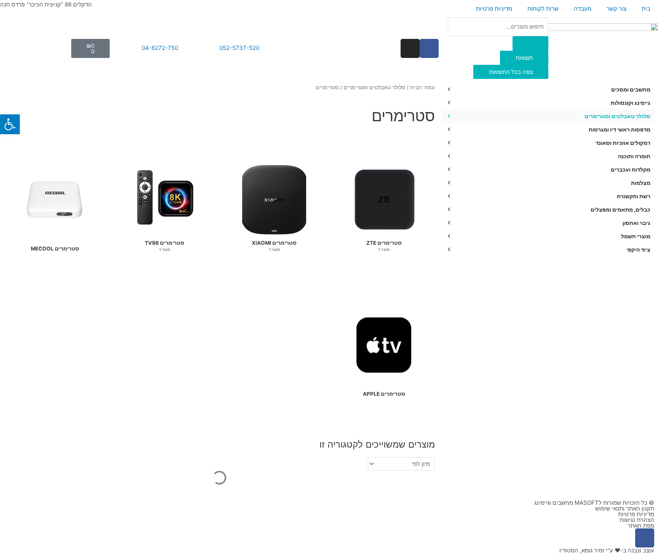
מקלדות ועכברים (630, 169)
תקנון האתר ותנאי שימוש (624, 508)
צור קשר (616, 8)
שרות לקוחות (543, 8)
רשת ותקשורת (633, 196)
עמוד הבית (422, 87)
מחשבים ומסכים (630, 89)
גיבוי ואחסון (636, 223)
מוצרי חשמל (635, 236)
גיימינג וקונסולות (630, 103)
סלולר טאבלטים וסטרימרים (617, 116)
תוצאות (524, 57)
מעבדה (582, 8)
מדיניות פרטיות (494, 8)
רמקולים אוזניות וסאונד (623, 143)
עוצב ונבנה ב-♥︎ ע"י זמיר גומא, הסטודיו (606, 550)
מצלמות (640, 183)
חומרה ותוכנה (634, 156)
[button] (10, 124)
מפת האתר (641, 525)
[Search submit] (530, 43)
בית (646, 8)
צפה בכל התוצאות (511, 71)
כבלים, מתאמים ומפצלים (620, 209)
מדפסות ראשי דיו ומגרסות (619, 129)
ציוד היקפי (638, 249)
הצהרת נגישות (637, 519)
